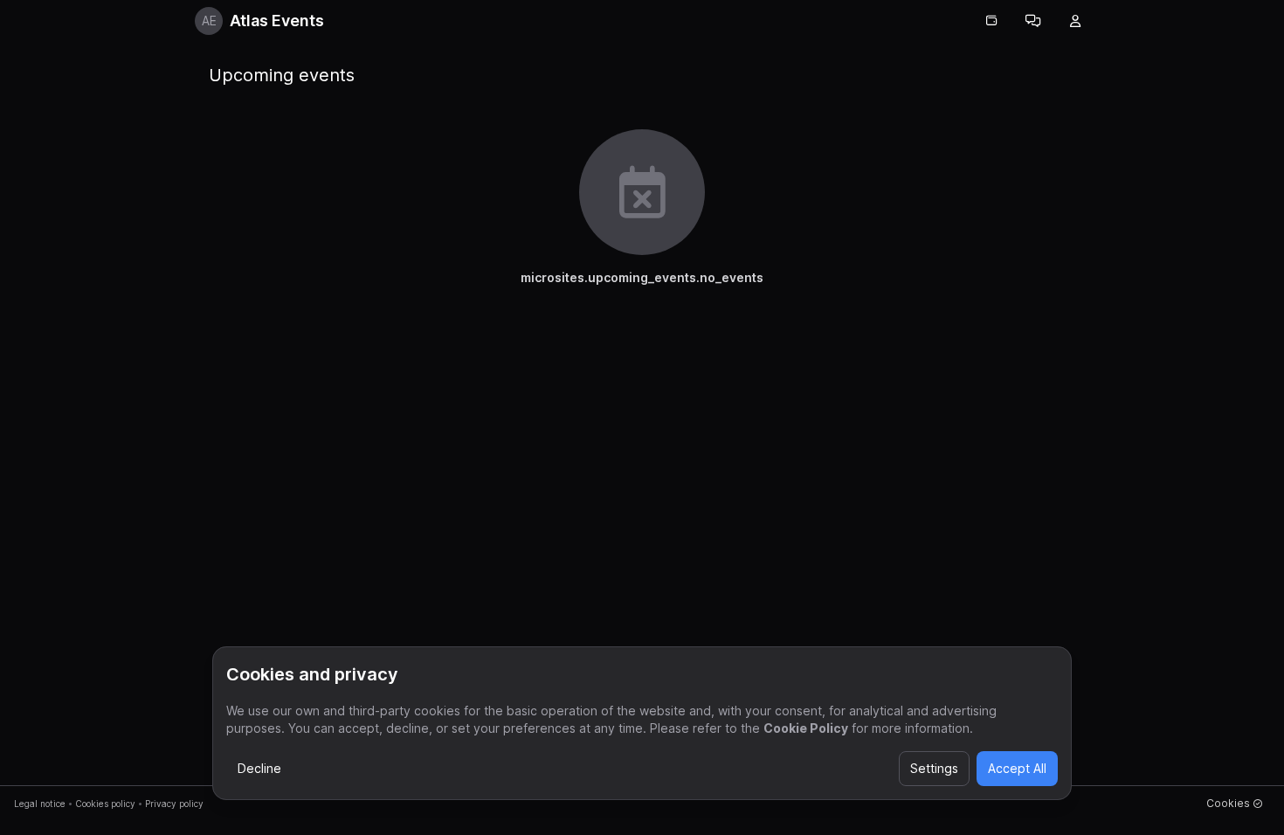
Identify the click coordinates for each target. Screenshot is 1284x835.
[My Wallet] (991, 21)
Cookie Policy (805, 728)
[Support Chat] (1033, 21)
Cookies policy (105, 803)
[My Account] (1075, 21)
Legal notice (40, 803)
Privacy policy (174, 803)
